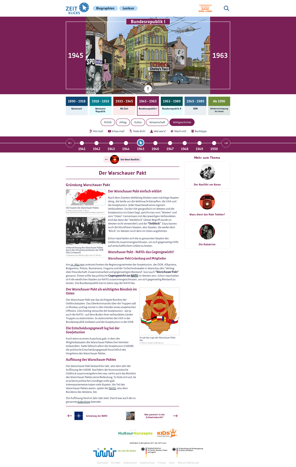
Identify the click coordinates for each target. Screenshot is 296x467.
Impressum (130, 462)
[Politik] (100, 45)
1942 (96, 149)
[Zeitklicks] (77, 8)
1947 (170, 149)
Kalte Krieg (83, 401)
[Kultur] (169, 66)
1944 (126, 149)
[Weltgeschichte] (100, 81)
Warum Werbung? (188, 462)
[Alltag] (111, 67)
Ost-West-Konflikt (130, 159)
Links (172, 462)
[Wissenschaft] (188, 31)
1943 (111, 149)
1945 (140, 149)
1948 (184, 149)
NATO (134, 275)
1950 (214, 149)
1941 (81, 149)
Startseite (102, 462)
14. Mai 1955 (77, 264)
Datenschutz (147, 462)
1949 (199, 149)
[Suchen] (226, 8)
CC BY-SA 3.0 (158, 343)
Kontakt (115, 462)
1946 (155, 149)
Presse (162, 462)
